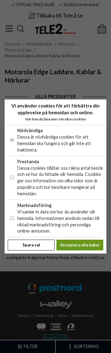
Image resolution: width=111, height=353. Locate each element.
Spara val (31, 244)
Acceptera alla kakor (80, 244)
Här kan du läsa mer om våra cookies (55, 119)
